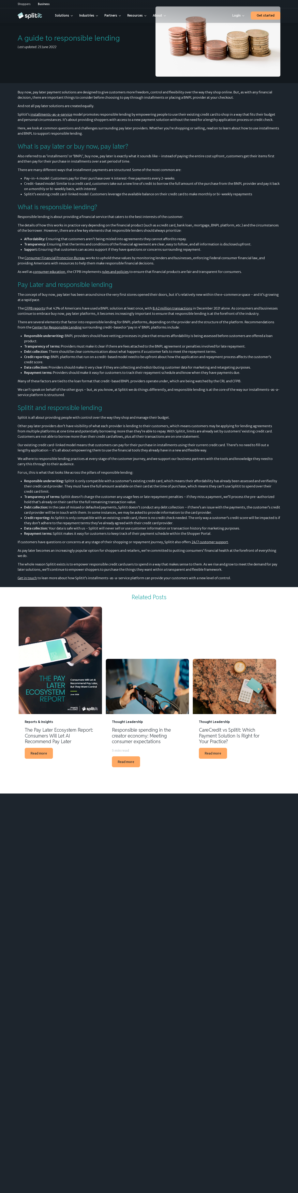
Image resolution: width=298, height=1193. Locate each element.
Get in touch (27, 578)
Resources (135, 15)
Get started (265, 15)
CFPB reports (35, 308)
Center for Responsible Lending (57, 327)
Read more (39, 753)
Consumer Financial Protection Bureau (55, 258)
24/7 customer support (210, 542)
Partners (110, 15)
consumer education (49, 272)
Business (44, 4)
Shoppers (24, 4)
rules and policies (115, 272)
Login (236, 15)
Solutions (62, 15)
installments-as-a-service (51, 114)
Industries (86, 15)
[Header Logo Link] (30, 16)
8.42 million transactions (172, 308)
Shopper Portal (198, 534)
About (157, 15)
